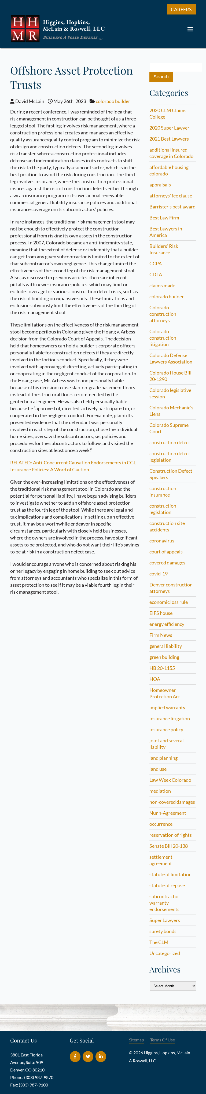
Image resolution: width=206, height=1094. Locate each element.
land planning (163, 758)
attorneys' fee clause (170, 196)
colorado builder (113, 101)
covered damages (167, 563)
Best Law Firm (164, 218)
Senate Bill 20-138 (168, 846)
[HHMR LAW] (58, 41)
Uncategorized (164, 953)
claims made (162, 285)
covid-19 (158, 574)
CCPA (155, 263)
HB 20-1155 (162, 668)
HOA (154, 679)
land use (158, 769)
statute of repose (167, 885)
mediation (160, 791)
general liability (165, 646)
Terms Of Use (162, 1039)
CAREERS (181, 9)
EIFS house (160, 613)
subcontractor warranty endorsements (164, 902)
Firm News (160, 635)
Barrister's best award (172, 207)
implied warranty (167, 707)
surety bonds (162, 931)
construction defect (169, 442)
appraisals (160, 185)
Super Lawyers (164, 920)
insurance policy (166, 729)
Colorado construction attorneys (162, 313)
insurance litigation (169, 718)
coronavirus (161, 541)
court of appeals (166, 552)
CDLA (155, 274)
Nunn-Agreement (167, 813)
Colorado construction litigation (162, 337)
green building (164, 657)
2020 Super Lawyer (169, 128)
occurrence (160, 824)
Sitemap (136, 1039)
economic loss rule (168, 602)
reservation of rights (170, 835)
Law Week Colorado (170, 780)
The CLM (158, 942)
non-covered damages (172, 802)
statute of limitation (170, 874)
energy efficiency (166, 624)
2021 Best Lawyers (169, 139)
